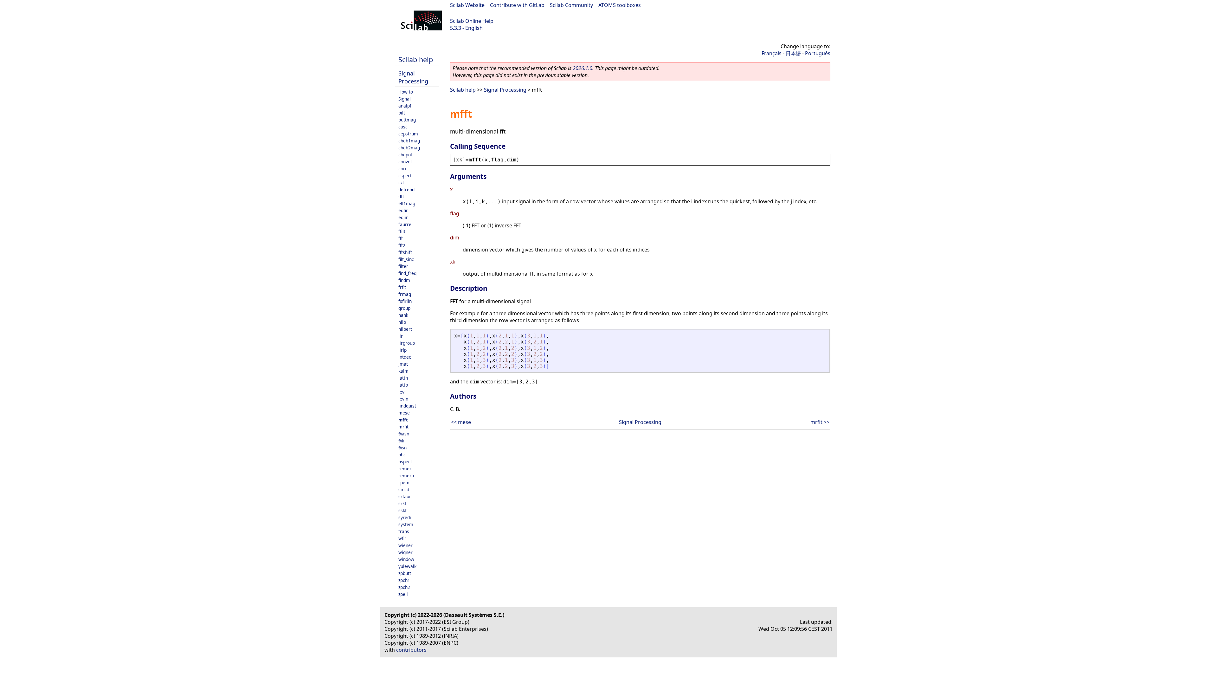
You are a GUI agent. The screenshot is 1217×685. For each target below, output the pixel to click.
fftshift (405, 252)
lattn (403, 378)
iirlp (402, 350)
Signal (404, 99)
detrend (406, 189)
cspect (405, 176)
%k (401, 441)
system (405, 524)
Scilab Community (571, 5)
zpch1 (404, 580)
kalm (403, 371)
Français (772, 53)
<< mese (461, 422)
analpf (404, 106)
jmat (403, 364)
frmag (404, 294)
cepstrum (408, 134)
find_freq (407, 273)
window (406, 559)
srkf (402, 503)
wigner (405, 552)
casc (403, 127)
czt (401, 182)
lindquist (407, 406)
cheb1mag (409, 141)
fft (400, 238)
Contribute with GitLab (517, 5)
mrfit (403, 427)
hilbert (405, 329)
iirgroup (406, 343)
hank (403, 315)
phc (402, 455)
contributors (411, 649)
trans (403, 531)
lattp (403, 385)
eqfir (403, 210)
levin (403, 399)
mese (404, 413)
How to (405, 92)
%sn (402, 448)
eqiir (403, 217)
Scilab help (415, 59)
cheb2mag (409, 148)
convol (405, 162)
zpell (403, 594)
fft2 (401, 245)
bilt (401, 113)
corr (402, 169)
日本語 (793, 53)
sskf (402, 510)
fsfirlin (405, 301)
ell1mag (406, 203)
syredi (404, 517)
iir (400, 336)
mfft (403, 420)
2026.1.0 (582, 68)
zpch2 (404, 587)
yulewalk (407, 566)
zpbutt (404, 573)
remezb (406, 476)
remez (404, 469)
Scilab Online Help (471, 20)
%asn (403, 434)
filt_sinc (406, 259)
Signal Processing (413, 77)
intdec (404, 357)
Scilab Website (467, 5)
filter (403, 266)
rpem (403, 483)
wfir (402, 538)
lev (401, 392)
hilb (402, 322)
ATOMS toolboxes (619, 5)
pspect (405, 462)
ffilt (401, 231)
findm (404, 280)
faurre (404, 224)
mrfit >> (819, 422)
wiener (405, 545)
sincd (403, 489)
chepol (405, 155)
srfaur (404, 496)
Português (817, 53)
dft (401, 196)
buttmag (407, 120)
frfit (402, 287)
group (404, 308)
